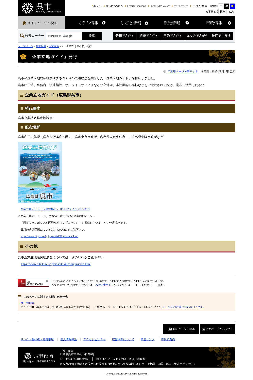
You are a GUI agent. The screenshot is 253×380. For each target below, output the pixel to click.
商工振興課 (28, 303)
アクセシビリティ (94, 339)
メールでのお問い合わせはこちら (183, 307)
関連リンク (148, 339)
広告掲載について (123, 339)
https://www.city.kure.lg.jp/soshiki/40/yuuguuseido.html (56, 264)
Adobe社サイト (104, 284)
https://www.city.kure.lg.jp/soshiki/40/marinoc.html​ (49, 236)
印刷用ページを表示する (182, 71)
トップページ (25, 46)
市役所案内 (168, 339)
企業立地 (54, 46)
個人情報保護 (68, 339)
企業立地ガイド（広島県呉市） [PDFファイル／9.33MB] (55, 209)
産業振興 (41, 46)
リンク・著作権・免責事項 (37, 339)
